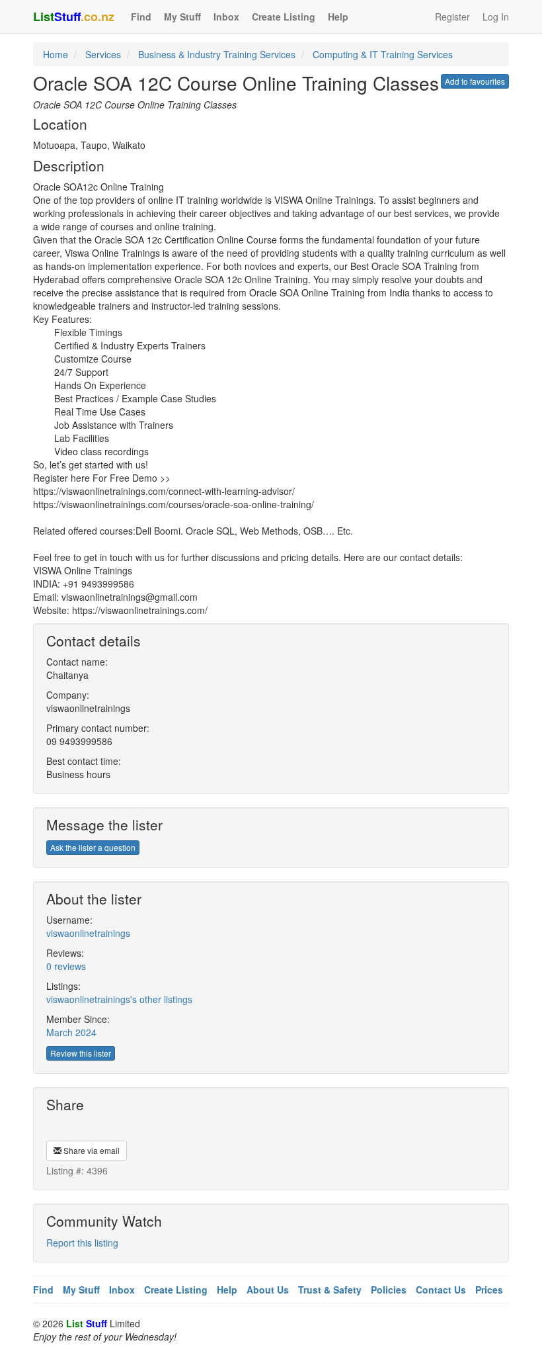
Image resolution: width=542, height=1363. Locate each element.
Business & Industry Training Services (216, 54)
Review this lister (80, 1053)
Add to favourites (475, 81)
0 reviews (66, 966)
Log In (496, 16)
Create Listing (283, 16)
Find (141, 16)
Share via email (90, 1150)
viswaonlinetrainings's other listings (119, 999)
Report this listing (82, 1242)
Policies (388, 1289)
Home (55, 54)
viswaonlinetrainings (88, 933)
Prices (489, 1289)
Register (452, 16)
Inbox (226, 16)
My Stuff (182, 16)
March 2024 (71, 1032)
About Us (268, 1289)
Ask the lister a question (93, 847)
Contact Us (441, 1289)
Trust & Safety (330, 1289)
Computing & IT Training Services (383, 54)
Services (103, 54)
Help (338, 16)
